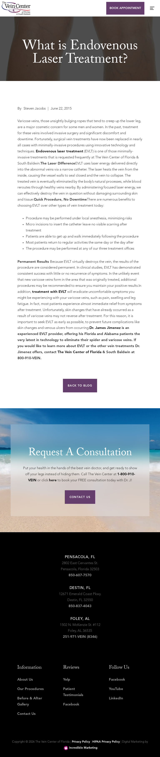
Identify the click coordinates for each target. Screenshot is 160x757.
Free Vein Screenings (80, 98)
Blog (80, 107)
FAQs (80, 79)
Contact (80, 117)
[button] (80, 42)
